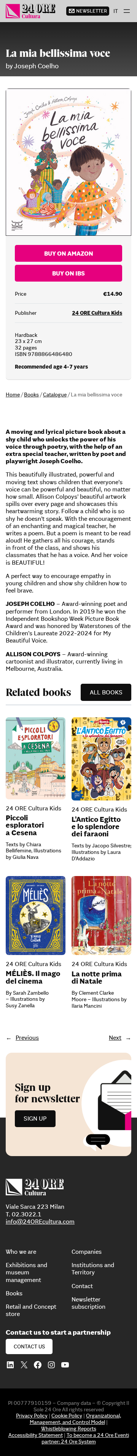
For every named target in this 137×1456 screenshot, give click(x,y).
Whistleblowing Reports (68, 1428)
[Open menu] (126, 11)
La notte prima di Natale (97, 977)
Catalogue (55, 394)
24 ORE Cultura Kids (97, 312)
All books (106, 692)
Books (31, 394)
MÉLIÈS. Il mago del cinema (33, 977)
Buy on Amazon (68, 253)
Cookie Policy (66, 1415)
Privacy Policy (32, 1415)
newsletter (91, 11)
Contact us (29, 1346)
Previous (27, 1037)
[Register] (68, 1104)
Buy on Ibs (68, 273)
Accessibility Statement (35, 1435)
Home (13, 394)
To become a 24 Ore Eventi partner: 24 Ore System (85, 1438)
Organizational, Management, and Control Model (75, 1418)
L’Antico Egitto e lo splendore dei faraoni (96, 827)
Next (115, 1037)
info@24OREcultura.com (40, 1221)
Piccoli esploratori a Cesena (25, 825)
